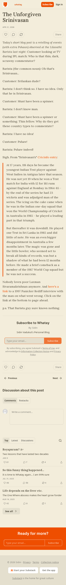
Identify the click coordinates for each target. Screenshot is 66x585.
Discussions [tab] (27, 440)
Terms (36, 562)
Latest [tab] (14, 440)
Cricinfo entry (47, 157)
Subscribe (47, 4)
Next (55, 378)
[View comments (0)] (13, 34)
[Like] (6, 34)
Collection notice (50, 562)
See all (9, 511)
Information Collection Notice (35, 351)
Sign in (59, 4)
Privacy (27, 562)
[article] (33, 456)
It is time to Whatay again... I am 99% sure (26, 474)
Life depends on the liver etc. (22, 490)
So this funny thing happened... (23, 470)
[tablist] (16, 400)
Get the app (48, 570)
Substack (17, 578)
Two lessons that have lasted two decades (26, 454)
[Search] (60, 440)
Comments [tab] (10, 400)
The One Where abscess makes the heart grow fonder (32, 495)
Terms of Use (48, 348)
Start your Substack (25, 570)
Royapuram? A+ (13, 449)
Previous (12, 378)
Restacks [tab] (23, 400)
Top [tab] (6, 440)
